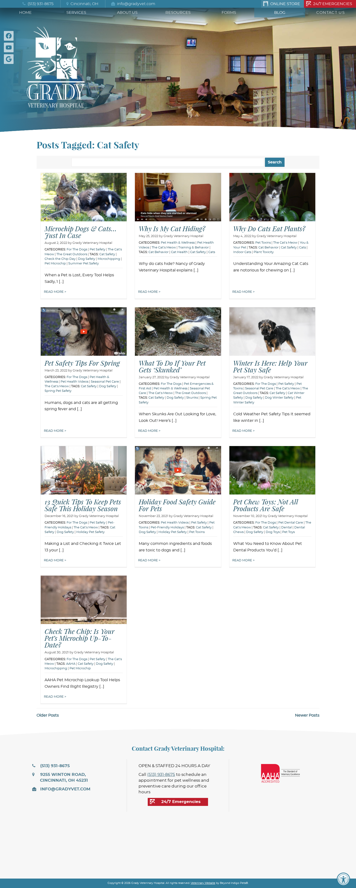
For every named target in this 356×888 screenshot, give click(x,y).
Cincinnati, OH (84, 4)
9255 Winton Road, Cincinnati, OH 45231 (63, 777)
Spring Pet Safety (58, 391)
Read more (54, 291)
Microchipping (109, 259)
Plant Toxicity (264, 252)
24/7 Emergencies (332, 4)
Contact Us (330, 13)
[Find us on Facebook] (9, 36)
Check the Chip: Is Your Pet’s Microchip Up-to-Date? (80, 638)
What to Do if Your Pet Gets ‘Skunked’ (172, 366)
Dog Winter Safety (279, 397)
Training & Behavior (193, 247)
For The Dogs (77, 249)
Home (25, 13)
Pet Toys (288, 532)
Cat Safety (107, 254)
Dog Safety (86, 259)
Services (76, 13)
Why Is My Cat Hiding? (172, 228)
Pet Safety (286, 384)
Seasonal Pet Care (105, 381)
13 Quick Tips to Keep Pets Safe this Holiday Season (83, 505)
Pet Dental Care (290, 522)
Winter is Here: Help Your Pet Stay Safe (270, 366)
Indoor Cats (242, 252)
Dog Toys (273, 532)
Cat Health (179, 252)
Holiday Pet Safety (90, 532)
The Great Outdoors (71, 254)
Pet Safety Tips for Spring (82, 363)
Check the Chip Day (60, 259)
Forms (229, 13)
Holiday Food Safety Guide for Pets (177, 505)
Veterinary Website (203, 883)
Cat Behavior (158, 252)
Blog (279, 13)
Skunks (192, 397)
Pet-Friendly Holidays (167, 527)
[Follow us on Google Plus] (9, 59)
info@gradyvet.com (135, 4)
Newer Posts (307, 715)
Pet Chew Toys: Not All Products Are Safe (265, 505)
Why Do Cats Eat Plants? (269, 228)
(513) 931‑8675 (40, 4)
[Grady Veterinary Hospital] (55, 66)
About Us (127, 13)
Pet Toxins (263, 242)
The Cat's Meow (164, 247)
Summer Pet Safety (83, 263)
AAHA (70, 663)
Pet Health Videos (175, 522)
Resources (178, 13)
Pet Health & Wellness (178, 242)
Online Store (285, 4)
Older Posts (48, 715)
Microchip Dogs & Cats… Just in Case (81, 232)
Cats (211, 252)
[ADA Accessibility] (343, 879)
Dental (286, 527)
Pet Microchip (55, 263)
